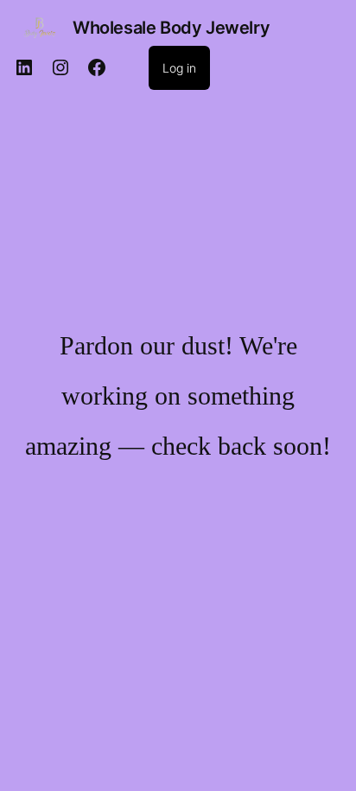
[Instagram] (60, 67)
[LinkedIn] (24, 67)
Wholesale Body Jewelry (171, 27)
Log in (179, 68)
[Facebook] (96, 67)
